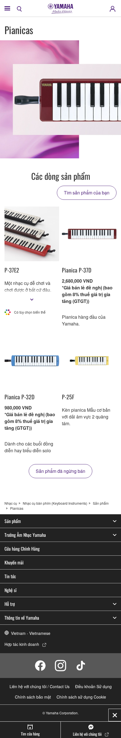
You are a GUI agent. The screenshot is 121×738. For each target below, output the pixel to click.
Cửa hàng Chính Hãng (22, 548)
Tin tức (10, 576)
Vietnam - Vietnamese (30, 633)
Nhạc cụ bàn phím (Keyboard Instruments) (55, 503)
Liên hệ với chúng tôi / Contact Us (40, 686)
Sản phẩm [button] (13, 521)
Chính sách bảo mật (33, 697)
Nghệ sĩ (11, 590)
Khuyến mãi (14, 562)
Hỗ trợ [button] (10, 603)
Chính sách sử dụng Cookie (81, 697)
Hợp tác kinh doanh (22, 644)
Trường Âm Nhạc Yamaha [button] (25, 534)
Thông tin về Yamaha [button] (22, 617)
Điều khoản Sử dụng (93, 686)
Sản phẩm (101, 503)
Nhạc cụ (11, 503)
